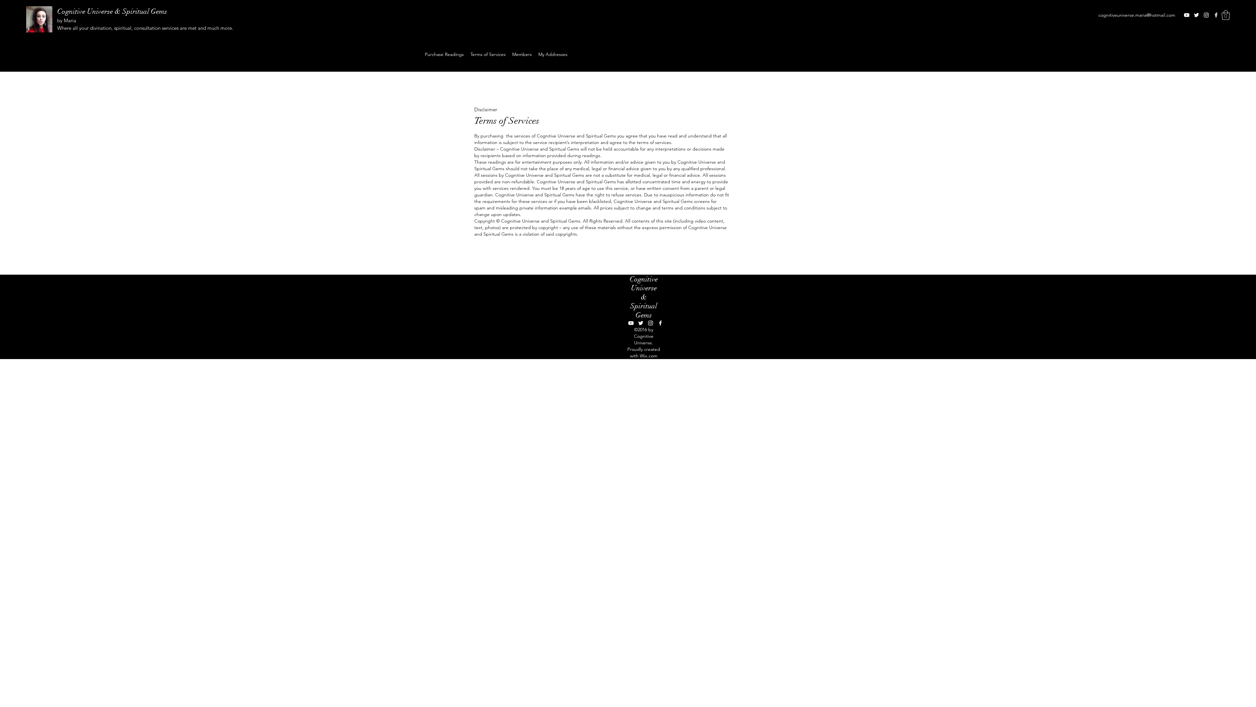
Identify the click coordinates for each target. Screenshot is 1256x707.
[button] (1226, 15)
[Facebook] (1216, 15)
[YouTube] (1186, 15)
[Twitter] (1196, 15)
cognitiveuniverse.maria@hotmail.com (1136, 15)
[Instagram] (1206, 15)
